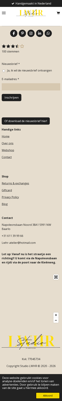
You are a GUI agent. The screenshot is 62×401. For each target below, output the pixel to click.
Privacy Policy (10, 197)
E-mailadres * (10, 79)
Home (5, 136)
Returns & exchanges (15, 183)
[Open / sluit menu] (4, 13)
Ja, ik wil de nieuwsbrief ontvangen (29, 70)
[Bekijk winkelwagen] (58, 13)
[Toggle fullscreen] (56, 277)
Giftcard (7, 190)
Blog (5, 204)
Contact (7, 157)
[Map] (31, 299)
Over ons (7, 143)
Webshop (8, 150)
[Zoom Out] (56, 320)
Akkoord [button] (48, 395)
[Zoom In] (56, 315)
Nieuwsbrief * (11, 64)
